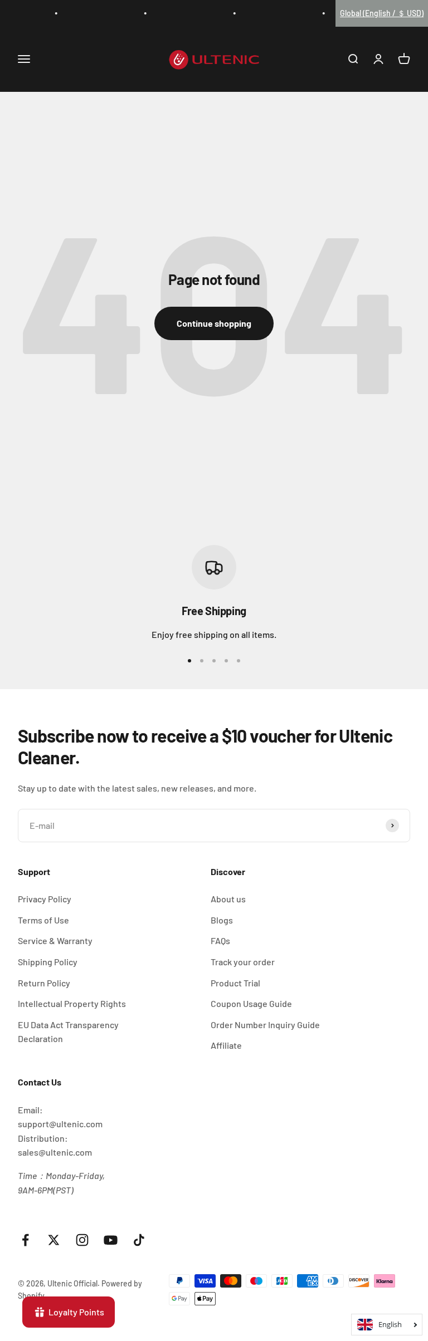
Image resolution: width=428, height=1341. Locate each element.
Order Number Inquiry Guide (265, 1024)
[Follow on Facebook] (25, 1239)
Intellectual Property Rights (72, 1003)
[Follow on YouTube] (110, 1239)
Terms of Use (43, 920)
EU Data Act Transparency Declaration (68, 1031)
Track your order (243, 961)
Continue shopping (214, 323)
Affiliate (226, 1045)
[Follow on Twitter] (53, 1239)
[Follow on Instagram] (82, 1239)
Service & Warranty (55, 940)
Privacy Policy (44, 898)
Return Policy (44, 982)
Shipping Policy (47, 961)
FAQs (220, 940)
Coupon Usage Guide (251, 1003)
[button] (381, 13)
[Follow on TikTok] (139, 1239)
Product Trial (235, 982)
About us (228, 898)
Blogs (222, 920)
